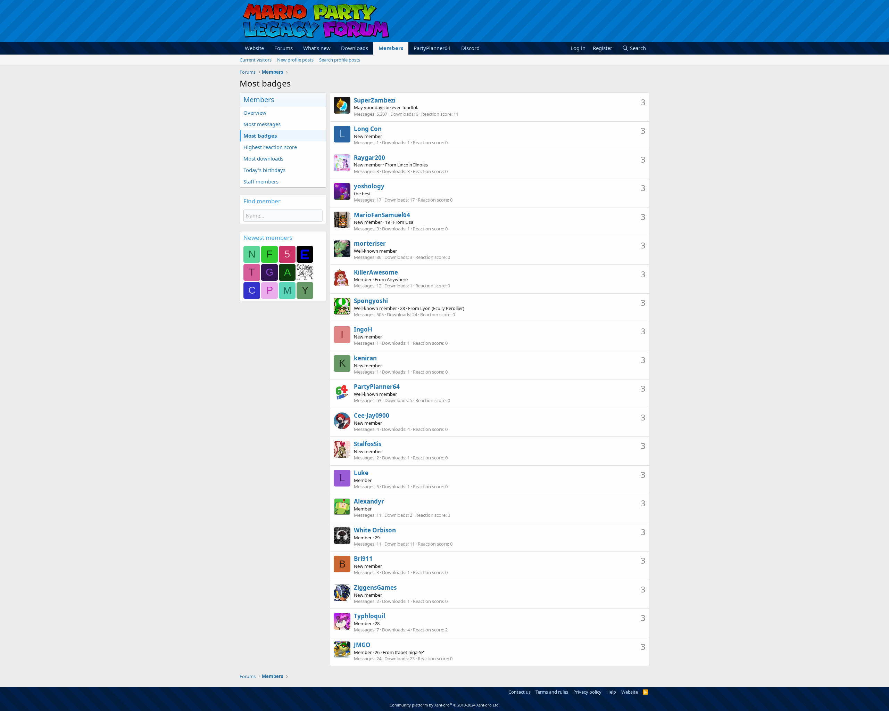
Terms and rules (551, 692)
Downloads (354, 47)
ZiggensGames (375, 587)
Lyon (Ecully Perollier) (442, 308)
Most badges (260, 135)
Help (611, 692)
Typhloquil (369, 616)
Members (391, 47)
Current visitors (256, 60)
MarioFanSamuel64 (382, 215)
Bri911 (363, 559)
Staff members (261, 181)
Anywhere (397, 279)
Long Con (368, 129)
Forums (283, 47)
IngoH (363, 329)
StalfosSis (367, 444)
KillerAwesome (376, 272)
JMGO (362, 645)
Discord (470, 47)
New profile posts (295, 60)
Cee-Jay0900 (371, 415)
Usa (409, 222)
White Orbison (375, 530)
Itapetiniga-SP (409, 652)
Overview (254, 112)
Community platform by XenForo (445, 705)
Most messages (262, 124)
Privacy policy (587, 692)
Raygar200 (369, 158)
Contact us (519, 692)
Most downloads (263, 158)
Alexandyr (369, 501)
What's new (317, 47)
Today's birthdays (264, 169)
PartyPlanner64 (432, 47)
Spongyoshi (371, 301)
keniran (365, 358)
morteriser (370, 243)
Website (254, 47)
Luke (361, 473)
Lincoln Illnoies (412, 165)
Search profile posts (339, 60)
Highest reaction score (270, 147)
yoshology (369, 186)
